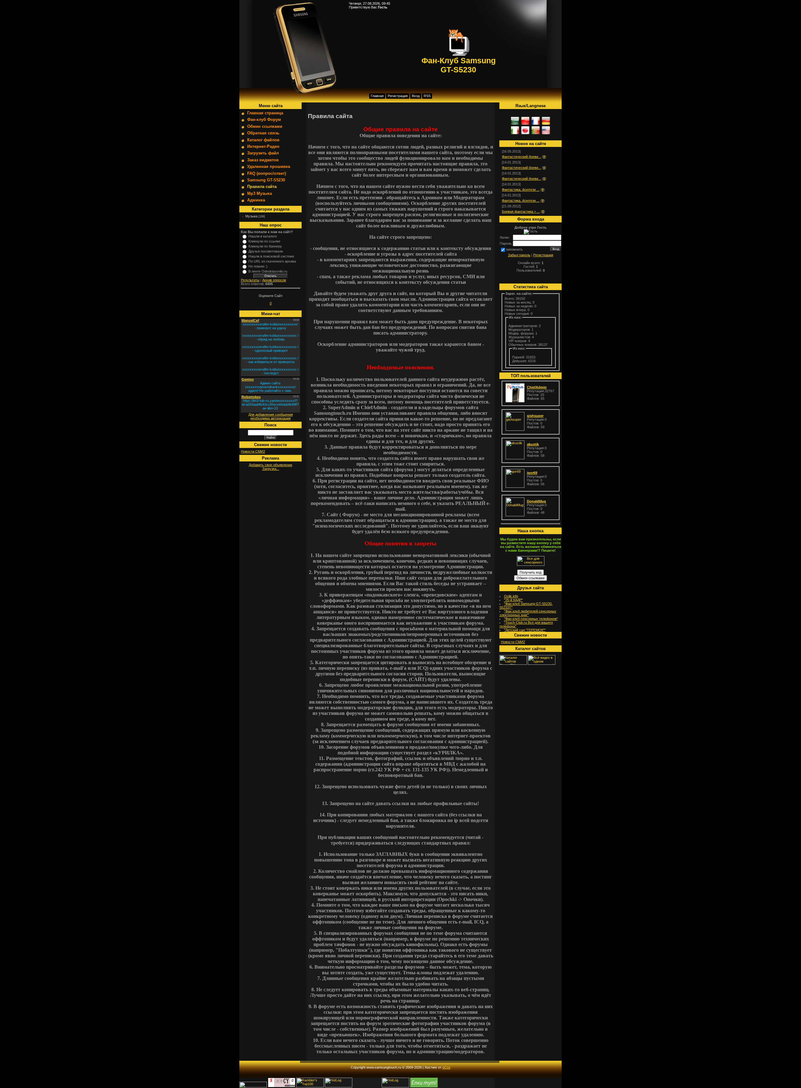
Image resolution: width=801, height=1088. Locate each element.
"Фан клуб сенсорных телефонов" (531, 619)
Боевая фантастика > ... (521, 211)
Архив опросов (274, 280)
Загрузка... (270, 469)
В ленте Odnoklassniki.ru (267, 271)
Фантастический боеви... (521, 157)
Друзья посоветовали (265, 251)
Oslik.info (511, 596)
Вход (416, 96)
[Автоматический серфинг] (424, 1086)
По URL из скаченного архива (272, 261)
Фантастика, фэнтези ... (520, 189)
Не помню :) (258, 266)
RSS (427, 96)
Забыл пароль (519, 255)
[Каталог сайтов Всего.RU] (513, 663)
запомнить (514, 249)
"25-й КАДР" (513, 600)
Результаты (250, 280)
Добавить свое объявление (270, 465)
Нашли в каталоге (262, 236)
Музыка (251, 216)
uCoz (446, 1067)
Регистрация (398, 96)
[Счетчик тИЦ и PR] (282, 1086)
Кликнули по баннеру (265, 246)
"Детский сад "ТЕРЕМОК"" (525, 630)
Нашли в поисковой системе (271, 256)
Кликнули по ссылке (264, 241)
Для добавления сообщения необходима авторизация (270, 416)
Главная (377, 96)
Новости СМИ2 (253, 451)
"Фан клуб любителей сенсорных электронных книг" (527, 613)
